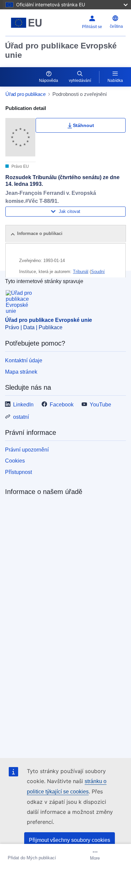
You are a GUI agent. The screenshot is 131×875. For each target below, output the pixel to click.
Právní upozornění (27, 450)
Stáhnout (83, 125)
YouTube (100, 404)
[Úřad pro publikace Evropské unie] (26, 23)
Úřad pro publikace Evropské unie (61, 50)
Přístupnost (18, 472)
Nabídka (115, 80)
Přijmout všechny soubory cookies (69, 840)
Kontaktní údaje (23, 360)
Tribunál (80, 271)
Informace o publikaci (39, 233)
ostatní (21, 417)
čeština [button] (116, 26)
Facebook (62, 404)
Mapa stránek (21, 372)
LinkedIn (23, 404)
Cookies (15, 461)
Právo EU (19, 166)
